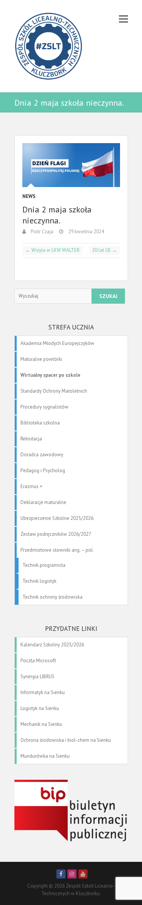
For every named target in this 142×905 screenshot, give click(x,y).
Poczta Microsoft (38, 660)
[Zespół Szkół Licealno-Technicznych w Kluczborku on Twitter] (71, 873)
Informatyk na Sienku (42, 692)
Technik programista (44, 565)
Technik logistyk (39, 581)
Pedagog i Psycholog (42, 470)
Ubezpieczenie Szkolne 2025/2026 (57, 518)
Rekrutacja (31, 438)
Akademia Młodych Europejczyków (57, 343)
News (29, 196)
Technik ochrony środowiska (52, 597)
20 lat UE (104, 250)
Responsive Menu (123, 19)
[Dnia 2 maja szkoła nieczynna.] (71, 165)
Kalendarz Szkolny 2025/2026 (52, 644)
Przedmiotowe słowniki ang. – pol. (57, 550)
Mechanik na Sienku (41, 724)
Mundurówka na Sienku (45, 756)
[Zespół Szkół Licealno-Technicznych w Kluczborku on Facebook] (61, 873)
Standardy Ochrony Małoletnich (53, 391)
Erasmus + (31, 486)
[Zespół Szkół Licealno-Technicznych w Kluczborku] (48, 46)
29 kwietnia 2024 (85, 231)
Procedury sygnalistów (44, 407)
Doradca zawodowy (41, 454)
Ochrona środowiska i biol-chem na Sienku (65, 740)
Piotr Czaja (41, 231)
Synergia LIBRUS (37, 676)
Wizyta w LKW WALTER (52, 250)
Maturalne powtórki (41, 359)
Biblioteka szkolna (40, 423)
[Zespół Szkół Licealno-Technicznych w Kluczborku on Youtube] (82, 873)
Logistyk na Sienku (39, 708)
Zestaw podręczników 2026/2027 (55, 534)
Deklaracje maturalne (43, 502)
